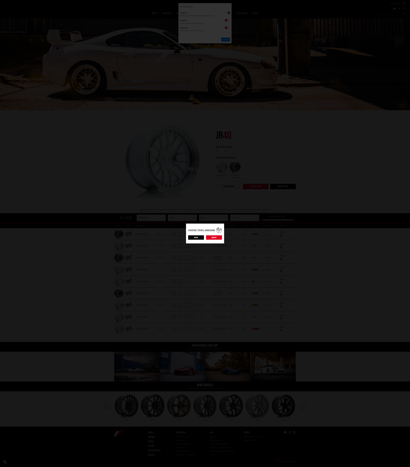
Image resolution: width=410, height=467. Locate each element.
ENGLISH (214, 237)
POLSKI (196, 237)
